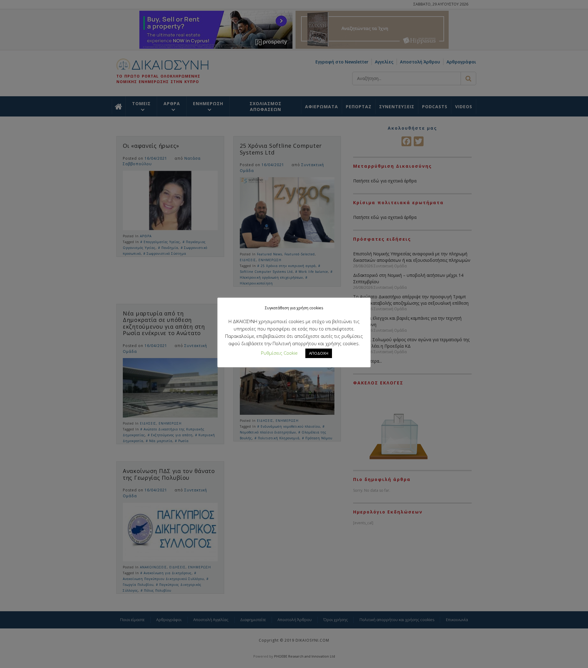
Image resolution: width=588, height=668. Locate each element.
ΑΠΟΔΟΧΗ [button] (318, 353)
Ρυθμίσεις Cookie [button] (279, 353)
